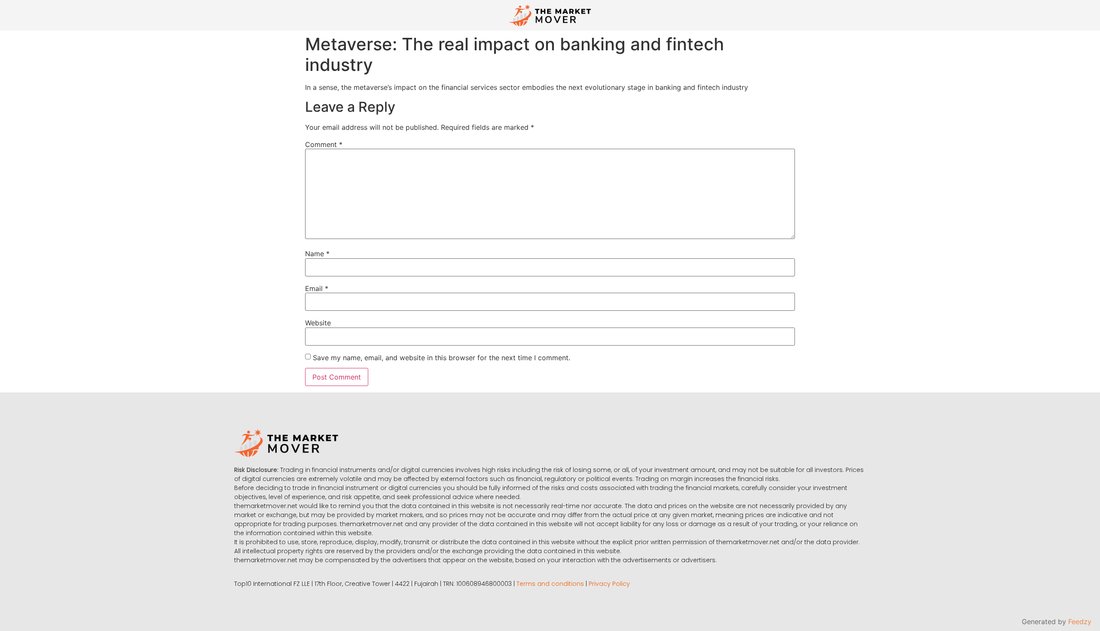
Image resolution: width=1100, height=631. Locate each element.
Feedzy (1079, 621)
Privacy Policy (609, 583)
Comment (323, 144)
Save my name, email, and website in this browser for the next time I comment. (441, 357)
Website (318, 322)
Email (316, 288)
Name (317, 253)
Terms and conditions (550, 583)
